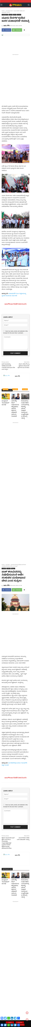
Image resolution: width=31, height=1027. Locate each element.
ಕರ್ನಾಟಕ (10, 14)
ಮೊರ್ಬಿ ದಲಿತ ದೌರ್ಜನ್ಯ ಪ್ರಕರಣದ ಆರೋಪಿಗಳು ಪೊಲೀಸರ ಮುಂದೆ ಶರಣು (23, 365)
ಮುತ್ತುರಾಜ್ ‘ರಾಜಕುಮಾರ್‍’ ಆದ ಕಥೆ (5, 402)
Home (3, 10)
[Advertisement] (15, 71)
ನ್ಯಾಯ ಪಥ (5, 389)
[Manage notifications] (27, 1019)
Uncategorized (9, 10)
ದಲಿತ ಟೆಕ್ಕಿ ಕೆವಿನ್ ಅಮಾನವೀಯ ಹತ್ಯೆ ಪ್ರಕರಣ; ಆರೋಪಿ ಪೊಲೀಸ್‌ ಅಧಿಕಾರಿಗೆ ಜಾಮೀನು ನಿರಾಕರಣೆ (15, 408)
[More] (24, 30)
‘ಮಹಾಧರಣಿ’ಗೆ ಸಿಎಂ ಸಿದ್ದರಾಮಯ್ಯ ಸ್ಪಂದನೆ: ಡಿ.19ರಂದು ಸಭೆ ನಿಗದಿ (14, 295)
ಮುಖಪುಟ (19, 14)
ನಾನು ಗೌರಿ (6, 25)
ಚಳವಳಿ (14, 14)
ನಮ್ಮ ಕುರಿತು (20, 1022)
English (10, 1022)
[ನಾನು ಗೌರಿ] (8, 379)
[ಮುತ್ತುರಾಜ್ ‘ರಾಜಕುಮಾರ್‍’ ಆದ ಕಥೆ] (6, 396)
